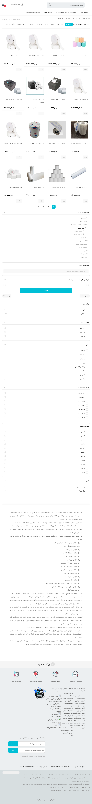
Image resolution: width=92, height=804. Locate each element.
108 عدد (82, 328)
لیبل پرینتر (83, 254)
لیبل (85, 250)
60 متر (83, 468)
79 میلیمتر (81, 413)
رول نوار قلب (78, 234)
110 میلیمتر (81, 401)
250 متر (82, 448)
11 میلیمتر (82, 397)
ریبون (82, 237)
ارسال (12, 744)
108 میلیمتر (81, 393)
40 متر (83, 452)
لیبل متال (84, 257)
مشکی (83, 314)
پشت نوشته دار (80, 367)
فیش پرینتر (83, 247)
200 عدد (82, 332)
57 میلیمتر (81, 409)
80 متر (83, 472)
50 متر (83, 460)
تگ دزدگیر (83, 241)
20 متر (83, 440)
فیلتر (46, 290)
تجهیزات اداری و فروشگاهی (67, 12)
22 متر (83, 444)
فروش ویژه (48, 12)
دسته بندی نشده (81, 244)
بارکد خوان (83, 221)
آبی (84, 310)
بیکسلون (82, 354)
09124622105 (55, 766)
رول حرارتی (81, 228)
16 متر (83, 432)
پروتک (83, 362)
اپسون (83, 350)
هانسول (82, 379)
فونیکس (82, 375)
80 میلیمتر (81, 417)
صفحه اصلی (84, 12)
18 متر (83, 436)
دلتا (84, 371)
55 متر (82, 464)
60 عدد (83, 336)
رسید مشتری (78, 231)
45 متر (83, 456)
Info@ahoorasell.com (29, 766)
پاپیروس (82, 358)
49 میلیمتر (81, 405)
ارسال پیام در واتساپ (33, 12)
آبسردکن (84, 218)
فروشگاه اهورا (86, 18)
